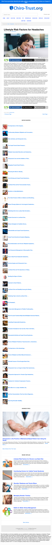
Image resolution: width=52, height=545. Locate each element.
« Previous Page (7, 114)
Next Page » (45, 114)
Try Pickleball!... (11, 302)
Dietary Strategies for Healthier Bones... (17, 224)
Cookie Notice (31, 529)
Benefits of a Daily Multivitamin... (16, 191)
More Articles (26, 522)
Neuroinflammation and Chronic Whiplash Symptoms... (21, 243)
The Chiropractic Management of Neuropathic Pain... (20, 250)
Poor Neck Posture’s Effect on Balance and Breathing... (21, 197)
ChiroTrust (26, 8)
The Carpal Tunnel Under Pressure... (16, 145)
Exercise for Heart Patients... (15, 283)
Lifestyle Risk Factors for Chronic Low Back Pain (28, 459)
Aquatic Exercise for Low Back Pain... (17, 217)
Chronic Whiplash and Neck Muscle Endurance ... (20, 355)
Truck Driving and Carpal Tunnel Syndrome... (19, 178)
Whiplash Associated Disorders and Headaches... (20, 152)
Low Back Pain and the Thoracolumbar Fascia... (19, 184)
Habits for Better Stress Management (25, 508)
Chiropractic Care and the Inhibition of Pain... (18, 158)
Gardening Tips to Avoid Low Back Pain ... (18, 296)
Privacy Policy (25, 529)
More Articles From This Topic (9, 449)
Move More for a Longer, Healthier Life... (17, 387)
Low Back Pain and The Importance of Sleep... (19, 269)
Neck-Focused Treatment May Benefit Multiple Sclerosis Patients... (24, 315)
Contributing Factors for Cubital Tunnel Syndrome (29, 471)
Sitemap (19, 529)
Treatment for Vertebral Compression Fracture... (19, 381)
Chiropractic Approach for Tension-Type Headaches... (21, 374)
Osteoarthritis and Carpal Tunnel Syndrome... (19, 230)
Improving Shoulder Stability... (15, 400)
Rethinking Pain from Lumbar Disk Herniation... (19, 211)
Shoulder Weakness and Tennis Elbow (25, 483)
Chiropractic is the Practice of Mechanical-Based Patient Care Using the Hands (24, 439)
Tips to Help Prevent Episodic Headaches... (18, 256)
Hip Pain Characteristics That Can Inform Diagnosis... (20, 394)
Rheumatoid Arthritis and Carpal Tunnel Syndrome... (20, 335)
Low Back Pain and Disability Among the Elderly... (20, 289)
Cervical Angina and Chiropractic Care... (17, 263)
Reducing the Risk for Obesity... (15, 171)
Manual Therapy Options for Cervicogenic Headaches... (21, 204)
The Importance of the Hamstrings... (16, 348)
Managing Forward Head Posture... (16, 165)
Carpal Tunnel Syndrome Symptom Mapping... (19, 237)
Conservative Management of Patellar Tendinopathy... (21, 309)
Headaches (11, 112)
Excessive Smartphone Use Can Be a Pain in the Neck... (21, 328)
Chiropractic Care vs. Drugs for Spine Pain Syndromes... (21, 368)
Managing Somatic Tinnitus (22, 495)
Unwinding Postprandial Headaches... (17, 322)
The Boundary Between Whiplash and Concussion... (20, 132)
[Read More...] (26, 464)
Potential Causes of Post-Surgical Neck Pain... (19, 361)
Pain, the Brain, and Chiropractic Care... (17, 139)
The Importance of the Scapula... (15, 126)
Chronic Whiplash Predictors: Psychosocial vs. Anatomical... (22, 341)
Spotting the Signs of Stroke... (15, 276)
